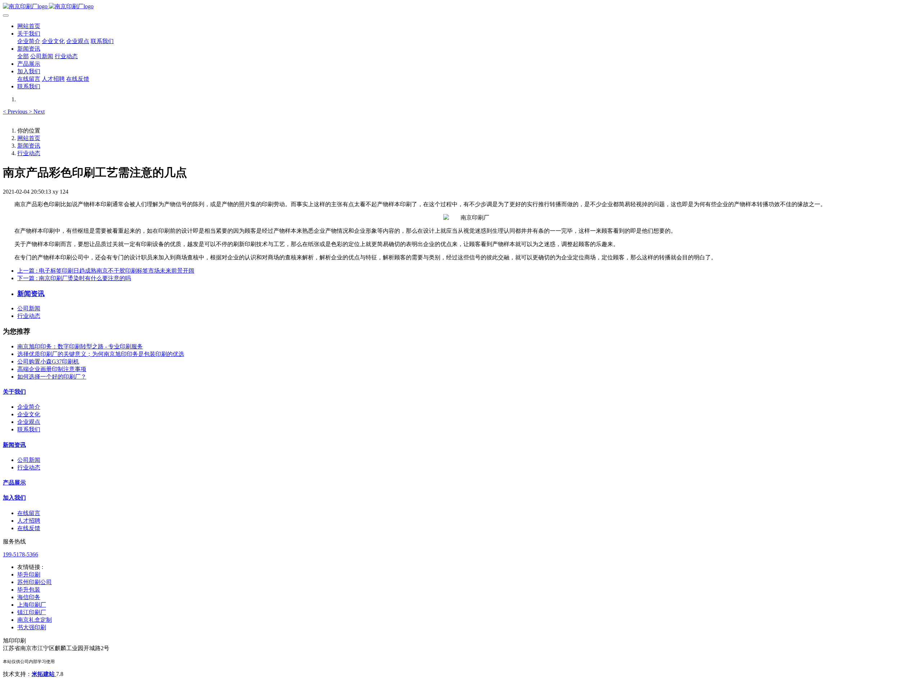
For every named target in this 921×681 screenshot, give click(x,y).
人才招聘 (28, 521)
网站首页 (28, 26)
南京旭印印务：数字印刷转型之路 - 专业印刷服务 (80, 346)
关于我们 (14, 392)
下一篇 (74, 278)
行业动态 (28, 153)
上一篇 (105, 271)
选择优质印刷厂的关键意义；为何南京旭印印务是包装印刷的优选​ (100, 354)
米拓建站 (44, 674)
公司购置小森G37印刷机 (48, 361)
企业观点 (28, 422)
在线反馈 (28, 528)
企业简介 (28, 407)
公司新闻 (28, 308)
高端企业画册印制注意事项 (51, 369)
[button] (16, 111)
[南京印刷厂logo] (460, 6)
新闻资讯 (28, 146)
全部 (23, 56)
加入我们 (14, 498)
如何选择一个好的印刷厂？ (51, 377)
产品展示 (14, 483)
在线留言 (28, 513)
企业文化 (28, 414)
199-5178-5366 (20, 554)
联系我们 (28, 429)
